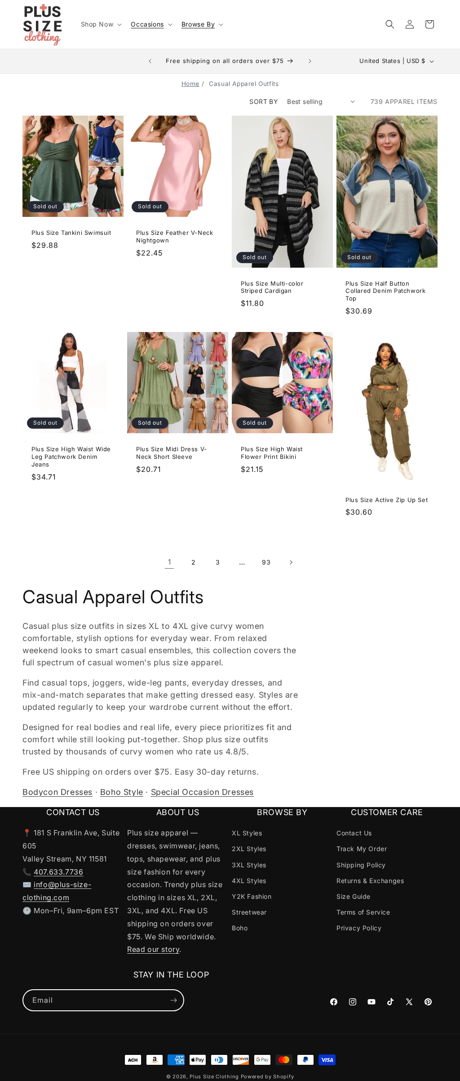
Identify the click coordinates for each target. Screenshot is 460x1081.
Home (190, 83)
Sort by (263, 101)
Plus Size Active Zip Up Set (386, 499)
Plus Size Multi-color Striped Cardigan (272, 286)
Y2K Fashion (252, 896)
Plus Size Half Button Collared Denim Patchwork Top (385, 290)
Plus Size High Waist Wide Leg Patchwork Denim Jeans (71, 456)
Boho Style (121, 792)
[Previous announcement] (150, 61)
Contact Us (354, 833)
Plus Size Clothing (214, 1076)
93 (266, 562)
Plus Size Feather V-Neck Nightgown (174, 236)
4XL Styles (249, 880)
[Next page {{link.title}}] (291, 562)
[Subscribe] (173, 1000)
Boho (240, 928)
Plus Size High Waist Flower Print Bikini (272, 452)
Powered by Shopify (267, 1076)
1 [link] (169, 561)
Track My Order (361, 848)
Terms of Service (363, 912)
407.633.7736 (58, 871)
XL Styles (247, 833)
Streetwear (249, 912)
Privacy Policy (358, 928)
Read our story (153, 949)
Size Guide (353, 896)
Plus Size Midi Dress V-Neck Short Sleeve (171, 452)
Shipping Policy (361, 865)
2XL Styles (249, 848)
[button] (100, 24)
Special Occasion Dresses (202, 792)
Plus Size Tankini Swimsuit (71, 232)
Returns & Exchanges (370, 880)
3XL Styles (249, 865)
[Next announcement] (310, 61)
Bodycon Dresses (57, 792)
